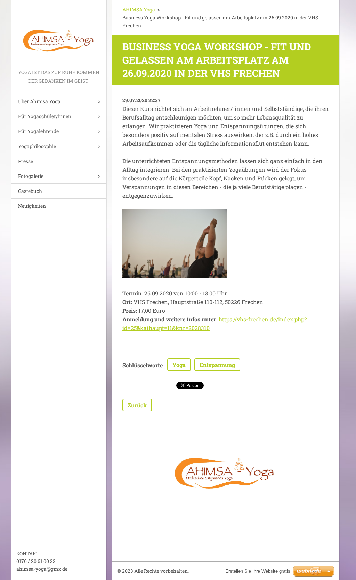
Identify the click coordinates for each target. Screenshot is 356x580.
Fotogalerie (30, 176)
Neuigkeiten (32, 206)
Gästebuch (30, 191)
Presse (25, 161)
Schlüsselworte (142, 365)
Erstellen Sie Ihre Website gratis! (258, 571)
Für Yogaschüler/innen (44, 116)
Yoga (179, 364)
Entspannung (217, 364)
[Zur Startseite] (58, 34)
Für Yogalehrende (38, 131)
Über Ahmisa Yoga (39, 101)
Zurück (137, 405)
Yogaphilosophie (37, 146)
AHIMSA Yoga (138, 9)
